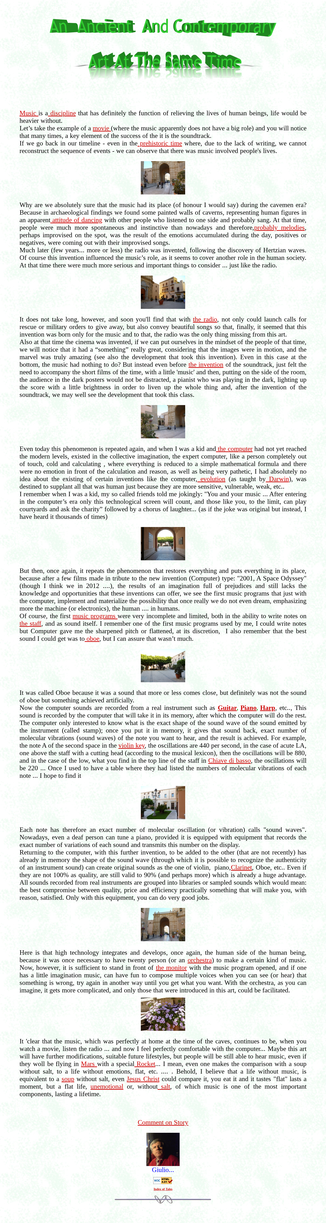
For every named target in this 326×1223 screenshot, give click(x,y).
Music (29, 113)
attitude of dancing (76, 219)
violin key (131, 745)
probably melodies (279, 227)
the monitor (171, 967)
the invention (206, 364)
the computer (234, 448)
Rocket (144, 1063)
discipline (62, 113)
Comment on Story (163, 1122)
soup (68, 1078)
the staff (30, 623)
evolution (211, 478)
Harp (267, 707)
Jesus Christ (143, 1078)
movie (102, 128)
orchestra (200, 960)
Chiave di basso (229, 760)
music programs (95, 615)
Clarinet (241, 867)
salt (164, 1086)
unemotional (106, 1086)
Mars (89, 1063)
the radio (205, 319)
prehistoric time (159, 143)
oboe (92, 638)
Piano (248, 707)
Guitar (227, 707)
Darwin (277, 478)
